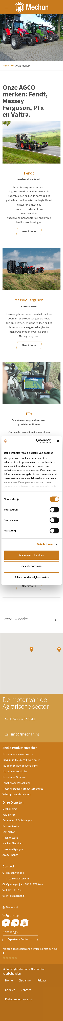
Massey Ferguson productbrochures (23, 788)
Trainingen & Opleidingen (17, 820)
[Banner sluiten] (58, 441)
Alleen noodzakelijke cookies (32, 577)
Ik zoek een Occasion (14, 777)
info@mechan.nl (24, 734)
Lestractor (9, 831)
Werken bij (12, 907)
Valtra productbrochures (17, 794)
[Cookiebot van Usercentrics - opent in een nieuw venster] (38, 441)
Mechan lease (10, 837)
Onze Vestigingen (13, 849)
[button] (31, 649)
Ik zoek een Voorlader (15, 771)
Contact (26, 990)
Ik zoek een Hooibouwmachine (20, 765)
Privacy (41, 980)
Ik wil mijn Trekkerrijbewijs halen (21, 760)
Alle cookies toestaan (31, 555)
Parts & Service (11, 826)
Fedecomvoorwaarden (19, 999)
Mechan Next (10, 809)
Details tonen (45, 544)
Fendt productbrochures (16, 783)
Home (6, 65)
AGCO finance (10, 854)
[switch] (54, 509)
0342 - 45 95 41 (22, 718)
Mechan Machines (13, 843)
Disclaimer (25, 980)
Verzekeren (9, 814)
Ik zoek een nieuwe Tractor (18, 754)
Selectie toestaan (31, 566)
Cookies (10, 990)
